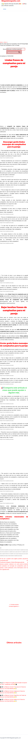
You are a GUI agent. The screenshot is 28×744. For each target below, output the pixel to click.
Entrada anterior (14, 604)
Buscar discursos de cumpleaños (8, 524)
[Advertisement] (14, 26)
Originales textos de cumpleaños (8, 538)
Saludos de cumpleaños (6, 542)
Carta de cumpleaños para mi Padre (9, 527)
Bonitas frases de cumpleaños (7, 522)
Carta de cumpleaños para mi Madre (9, 525)
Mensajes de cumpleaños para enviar (9, 536)
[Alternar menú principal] (4, 9)
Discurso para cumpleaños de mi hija (9, 529)
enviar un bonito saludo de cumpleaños (11, 85)
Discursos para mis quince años (8, 531)
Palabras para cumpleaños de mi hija (9, 540)
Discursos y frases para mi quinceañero (10, 533)
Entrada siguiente (14, 606)
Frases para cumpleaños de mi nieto (9, 534)
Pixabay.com (21, 545)
